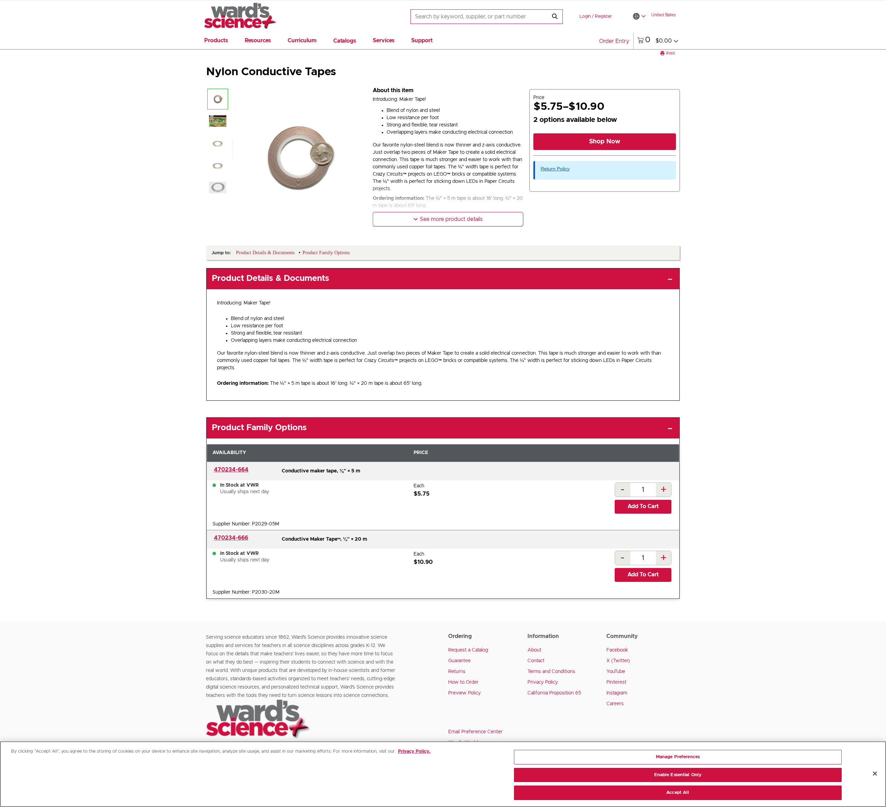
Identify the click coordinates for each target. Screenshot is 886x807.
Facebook (617, 650)
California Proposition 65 (554, 693)
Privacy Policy (542, 682)
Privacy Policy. (414, 751)
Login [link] (585, 16)
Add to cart (643, 506)
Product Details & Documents (270, 278)
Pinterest (616, 682)
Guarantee (459, 660)
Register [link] (603, 16)
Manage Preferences (678, 757)
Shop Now (604, 142)
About (534, 650)
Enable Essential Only (678, 775)
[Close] (875, 773)
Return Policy (555, 168)
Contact (535, 660)
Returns (456, 671)
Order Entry (614, 41)
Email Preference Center (475, 731)
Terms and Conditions (551, 671)
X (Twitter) (618, 660)
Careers (615, 703)
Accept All (677, 792)
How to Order (463, 682)
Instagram (616, 693)
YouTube (615, 671)
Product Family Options (259, 428)
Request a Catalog (468, 650)
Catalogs (344, 41)
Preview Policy (464, 693)
